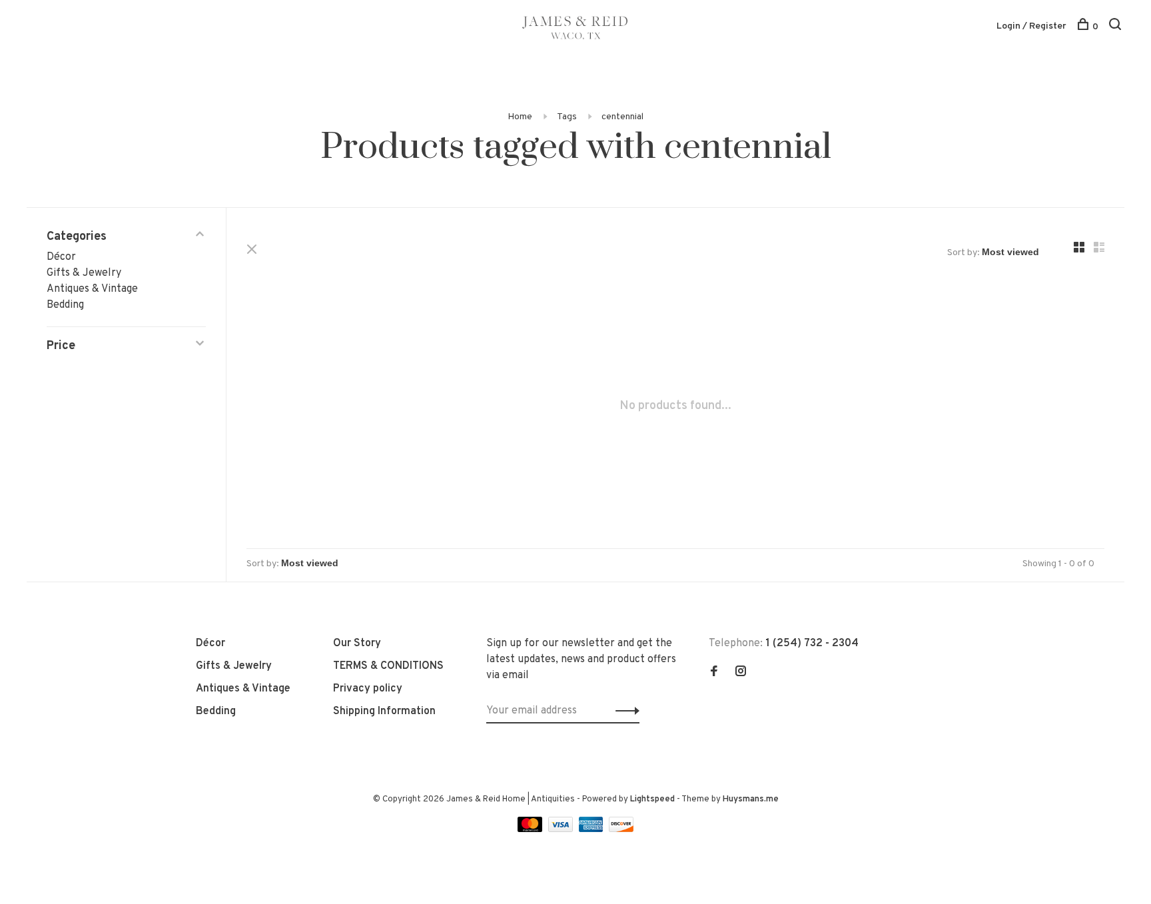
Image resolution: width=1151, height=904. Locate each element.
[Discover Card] (621, 829)
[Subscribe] (623, 710)
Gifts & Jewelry (84, 273)
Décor (61, 257)
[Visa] (562, 829)
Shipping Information (384, 711)
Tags (567, 117)
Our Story (357, 643)
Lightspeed (652, 799)
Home (520, 117)
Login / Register (1031, 26)
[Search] (1116, 27)
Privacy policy (367, 688)
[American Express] (592, 829)
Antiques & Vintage (92, 289)
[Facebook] (714, 672)
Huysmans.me (751, 799)
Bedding (65, 305)
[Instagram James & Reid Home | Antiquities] (740, 672)
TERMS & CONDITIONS (388, 666)
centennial (622, 117)
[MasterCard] (531, 829)
